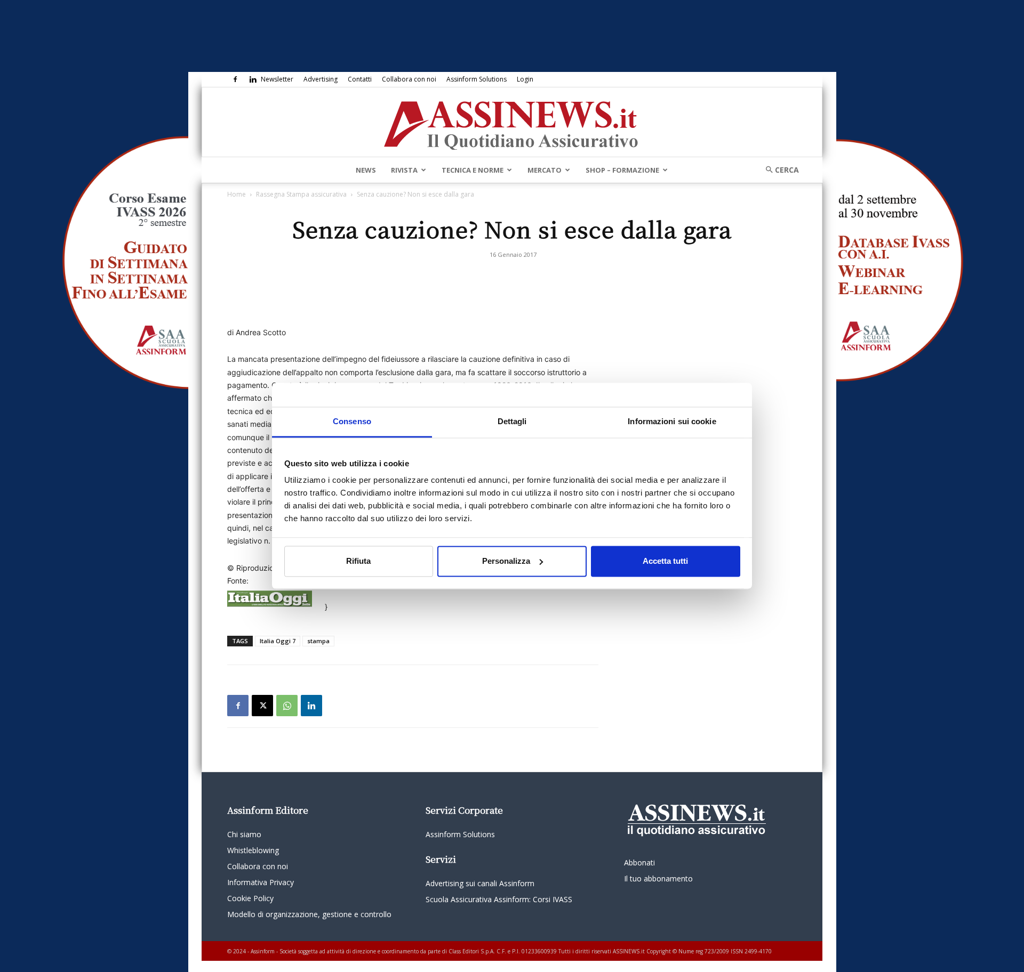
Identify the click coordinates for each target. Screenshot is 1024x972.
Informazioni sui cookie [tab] (672, 421)
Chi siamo (244, 834)
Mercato (544, 170)
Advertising (320, 79)
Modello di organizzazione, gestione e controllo (309, 914)
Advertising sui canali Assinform (480, 883)
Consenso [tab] (352, 421)
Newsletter (277, 79)
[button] (778, 170)
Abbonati (639, 862)
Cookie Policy (250, 898)
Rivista (404, 170)
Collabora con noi (409, 79)
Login (525, 79)
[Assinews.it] (512, 122)
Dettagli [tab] (512, 421)
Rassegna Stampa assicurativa (301, 194)
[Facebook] (235, 79)
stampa (318, 641)
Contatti (360, 79)
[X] (262, 705)
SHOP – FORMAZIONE (622, 170)
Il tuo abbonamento (658, 878)
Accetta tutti (665, 560)
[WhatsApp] (287, 705)
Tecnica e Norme (472, 170)
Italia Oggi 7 (277, 641)
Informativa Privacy (260, 882)
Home (236, 194)
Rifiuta (358, 560)
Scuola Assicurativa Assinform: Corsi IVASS (499, 899)
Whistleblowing (253, 850)
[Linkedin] (253, 79)
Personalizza (506, 560)
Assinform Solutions (476, 79)
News (366, 170)
